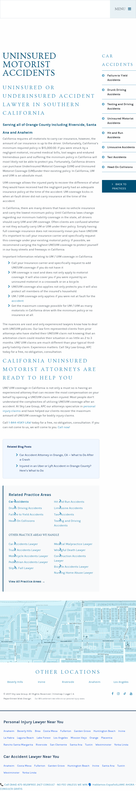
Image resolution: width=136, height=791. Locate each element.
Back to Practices (119, 186)
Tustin (89, 744)
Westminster (103, 744)
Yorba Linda (121, 744)
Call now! (64, 427)
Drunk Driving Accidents (25, 508)
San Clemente (58, 744)
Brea (37, 731)
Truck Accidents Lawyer (25, 550)
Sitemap (58, 694)
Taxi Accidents (64, 514)
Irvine (41, 682)
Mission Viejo (79, 737)
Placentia (106, 737)
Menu (120, 9)
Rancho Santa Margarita (18, 744)
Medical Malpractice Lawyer (73, 544)
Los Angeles (121, 682)
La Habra (9, 737)
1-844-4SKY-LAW (20, 422)
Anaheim (94, 682)
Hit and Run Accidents (69, 502)
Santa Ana (76, 744)
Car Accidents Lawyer (23, 544)
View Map (96, 655)
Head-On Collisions (22, 521)
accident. (18, 301)
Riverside (68, 682)
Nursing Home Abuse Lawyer (73, 573)
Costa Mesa (50, 731)
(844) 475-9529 (96, 646)
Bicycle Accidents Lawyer (71, 567)
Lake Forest (44, 737)
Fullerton (65, 731)
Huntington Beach (104, 731)
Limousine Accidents (68, 508)
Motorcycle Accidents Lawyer (28, 556)
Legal (68, 694)
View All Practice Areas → (27, 581)
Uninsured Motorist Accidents (120, 121)
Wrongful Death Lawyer (69, 550)
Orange (94, 737)
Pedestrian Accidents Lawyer (28, 562)
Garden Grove (82, 731)
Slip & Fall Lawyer (21, 568)
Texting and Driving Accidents (120, 106)
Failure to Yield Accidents (26, 514)
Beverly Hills (15, 682)
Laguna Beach (25, 737)
